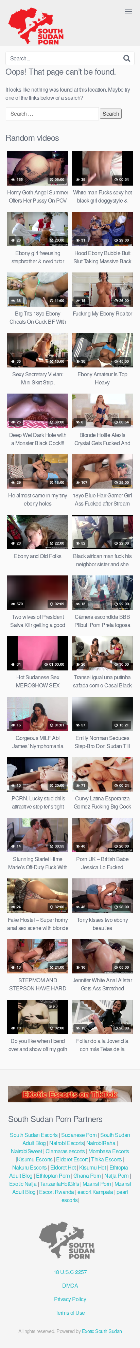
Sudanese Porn (79, 1135)
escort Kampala (95, 1192)
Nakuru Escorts (29, 1167)
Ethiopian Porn (53, 1175)
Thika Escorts (106, 1159)
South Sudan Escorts (34, 1135)
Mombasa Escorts (108, 1151)
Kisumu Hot (92, 1167)
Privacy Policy (70, 1299)
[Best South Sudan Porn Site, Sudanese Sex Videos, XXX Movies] (39, 25)
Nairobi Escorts (66, 1143)
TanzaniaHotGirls (59, 1184)
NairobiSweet (26, 1151)
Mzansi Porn (97, 1184)
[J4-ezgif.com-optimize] (70, 1100)
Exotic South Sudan (102, 1330)
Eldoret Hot (63, 1167)
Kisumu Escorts (34, 1159)
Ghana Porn (87, 1175)
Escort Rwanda (56, 1192)
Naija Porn (116, 1175)
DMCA (70, 1285)
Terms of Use (70, 1312)
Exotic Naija (22, 1184)
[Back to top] (128, 1333)
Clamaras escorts (65, 1151)
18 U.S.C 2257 (70, 1272)
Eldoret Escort (72, 1159)
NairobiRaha (101, 1143)
